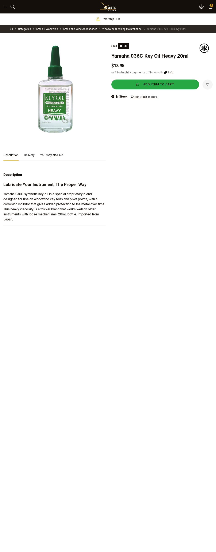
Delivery (29, 155)
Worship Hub (111, 19)
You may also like (51, 155)
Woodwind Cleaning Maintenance (122, 29)
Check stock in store (144, 96)
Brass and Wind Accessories (80, 29)
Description (11, 155)
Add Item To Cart (158, 84)
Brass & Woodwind (47, 29)
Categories (24, 29)
